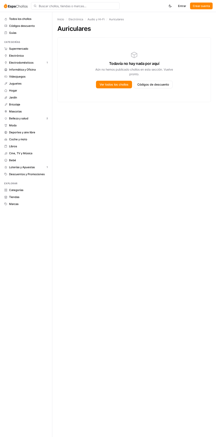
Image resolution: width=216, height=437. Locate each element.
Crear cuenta (201, 6)
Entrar (182, 6)
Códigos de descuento (153, 84)
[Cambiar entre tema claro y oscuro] (170, 6)
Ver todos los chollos (114, 84)
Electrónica (76, 19)
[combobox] (75, 6)
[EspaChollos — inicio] (15, 6)
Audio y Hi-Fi (96, 19)
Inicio (60, 19)
